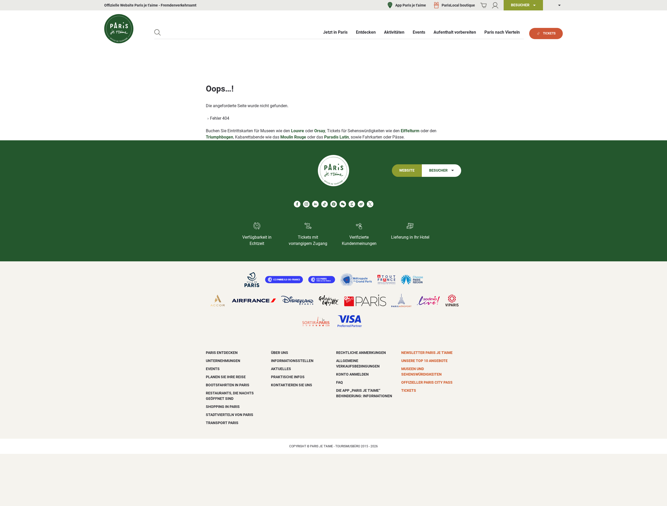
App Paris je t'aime (410, 5)
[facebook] (297, 204)
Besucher (438, 170)
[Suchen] (157, 32)
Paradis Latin (336, 137)
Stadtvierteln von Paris (229, 415)
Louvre (297, 130)
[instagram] (306, 204)
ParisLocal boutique (458, 5)
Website (407, 170)
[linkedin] (315, 204)
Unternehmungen (223, 361)
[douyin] (352, 204)
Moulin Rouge (293, 137)
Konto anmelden (352, 374)
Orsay (319, 130)
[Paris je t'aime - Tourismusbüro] (118, 28)
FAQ (339, 382)
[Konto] (495, 5)
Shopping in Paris (223, 407)
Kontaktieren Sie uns (291, 385)
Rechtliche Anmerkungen (361, 353)
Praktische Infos (288, 377)
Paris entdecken (222, 353)
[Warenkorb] (483, 5)
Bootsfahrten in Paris (227, 385)
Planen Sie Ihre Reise (226, 377)
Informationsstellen (292, 361)
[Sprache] (555, 5)
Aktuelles (281, 369)
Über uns (279, 353)
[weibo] (361, 204)
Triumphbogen (219, 137)
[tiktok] (324, 204)
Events (213, 369)
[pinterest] (333, 204)
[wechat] (342, 204)
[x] (370, 204)
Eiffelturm (410, 130)
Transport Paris (222, 423)
